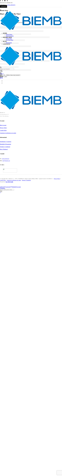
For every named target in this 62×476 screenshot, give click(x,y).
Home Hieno (9, 34)
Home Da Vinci (10, 36)
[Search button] (1, 71)
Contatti (6, 44)
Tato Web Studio (9, 181)
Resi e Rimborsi (4, 149)
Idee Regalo (9, 42)
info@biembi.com (6, 160)
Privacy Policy (3, 127)
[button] (0, 192)
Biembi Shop (7, 37)
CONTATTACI (3, 6)
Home (5, 33)
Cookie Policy (3, 130)
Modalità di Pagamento (5, 144)
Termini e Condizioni (5, 146)
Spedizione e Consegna (5, 141)
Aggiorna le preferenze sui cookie (8, 133)
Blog (5, 41)
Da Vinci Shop (9, 40)
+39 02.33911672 (11, 5)
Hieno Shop (9, 38)
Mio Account (3, 125)
